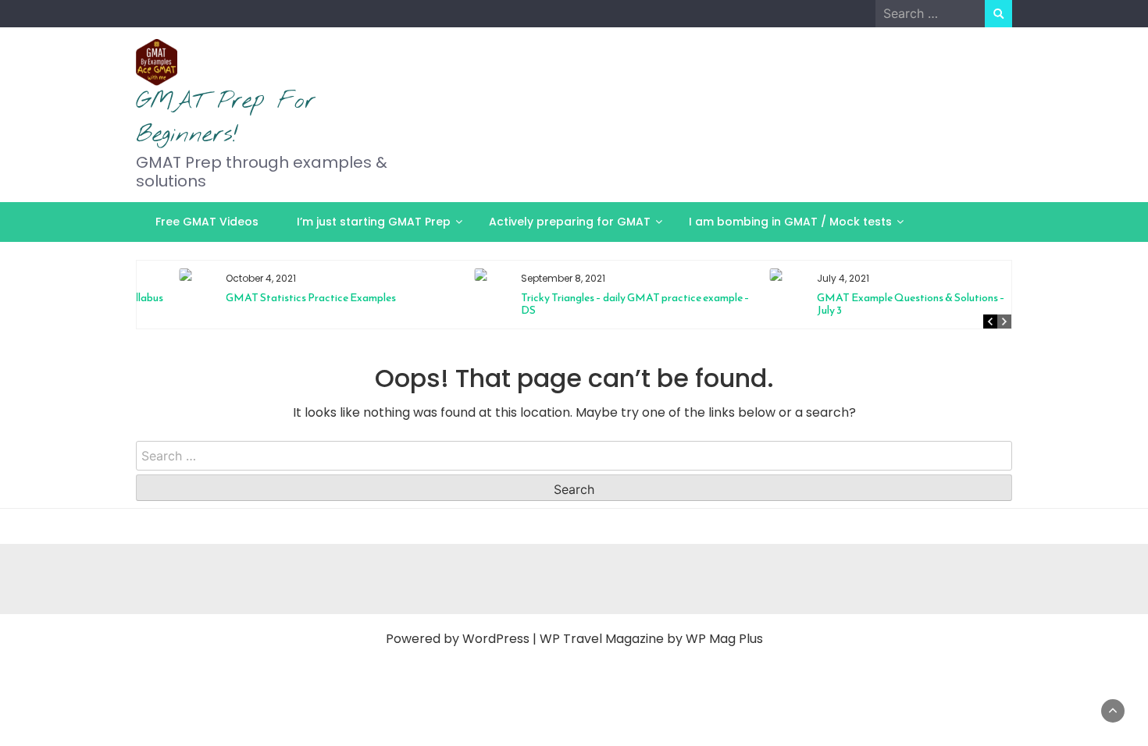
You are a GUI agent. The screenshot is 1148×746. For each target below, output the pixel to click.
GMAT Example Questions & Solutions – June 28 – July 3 (898, 304)
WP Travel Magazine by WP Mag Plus (651, 639)
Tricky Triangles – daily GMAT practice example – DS (601, 304)
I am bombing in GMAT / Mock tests (790, 221)
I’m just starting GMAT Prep (374, 221)
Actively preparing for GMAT (570, 221)
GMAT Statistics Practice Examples (277, 298)
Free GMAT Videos (206, 221)
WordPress (495, 639)
